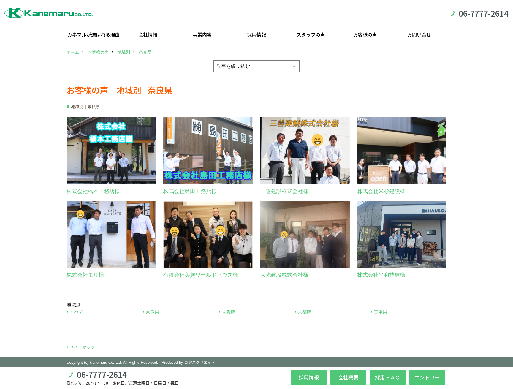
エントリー (427, 377)
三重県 (380, 311)
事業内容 (202, 34)
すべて (76, 311)
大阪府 (228, 311)
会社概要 (348, 377)
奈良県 (152, 311)
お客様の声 (365, 34)
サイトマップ (82, 347)
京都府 (304, 311)
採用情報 (256, 34)
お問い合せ (419, 34)
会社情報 (147, 34)
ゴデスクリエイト (199, 362)
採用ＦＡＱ (387, 377)
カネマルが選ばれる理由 (93, 34)
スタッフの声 (311, 34)
